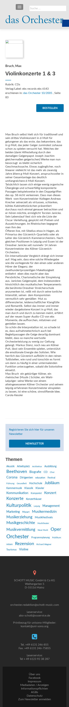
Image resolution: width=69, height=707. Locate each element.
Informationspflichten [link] (34, 688)
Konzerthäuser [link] (34, 499)
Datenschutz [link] (34, 695)
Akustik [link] (10, 466)
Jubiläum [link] (52, 483)
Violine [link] (23, 549)
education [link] (40, 478)
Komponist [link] (36, 493)
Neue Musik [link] (43, 530)
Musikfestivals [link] (44, 517)
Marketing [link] (13, 511)
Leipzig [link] (37, 506)
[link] (34, 17)
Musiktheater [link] (43, 523)
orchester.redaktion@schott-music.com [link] (34, 604)
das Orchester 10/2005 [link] (37, 93)
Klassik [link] (28, 488)
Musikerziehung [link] (19, 517)
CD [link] (45, 472)
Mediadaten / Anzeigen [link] (34, 685)
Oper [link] (56, 529)
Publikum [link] (56, 537)
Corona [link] (11, 477)
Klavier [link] (40, 488)
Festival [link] (51, 478)
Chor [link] (52, 472)
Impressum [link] (34, 681)
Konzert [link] (50, 493)
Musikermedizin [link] (44, 511)
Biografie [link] (35, 472)
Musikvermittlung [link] (20, 529)
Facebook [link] (35, 677)
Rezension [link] (24, 544)
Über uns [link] (34, 674)
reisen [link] (9, 544)
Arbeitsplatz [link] (23, 466)
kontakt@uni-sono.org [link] (34, 626)
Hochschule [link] (35, 483)
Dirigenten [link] (26, 477)
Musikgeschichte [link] (20, 523)
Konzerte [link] (15, 498)
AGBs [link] (34, 692)
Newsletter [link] (34, 443)
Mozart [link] (26, 512)
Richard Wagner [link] (43, 544)
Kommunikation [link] (17, 493)
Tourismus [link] (11, 550)
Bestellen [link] (50, 108)
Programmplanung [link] (40, 537)
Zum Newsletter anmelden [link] (34, 699)
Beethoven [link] (16, 471)
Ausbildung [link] (50, 466)
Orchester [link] (17, 536)
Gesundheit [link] (22, 483)
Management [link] (51, 505)
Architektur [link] (37, 467)
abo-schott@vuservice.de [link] (34, 615)
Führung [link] (10, 483)
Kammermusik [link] (14, 488)
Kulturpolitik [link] (18, 505)
